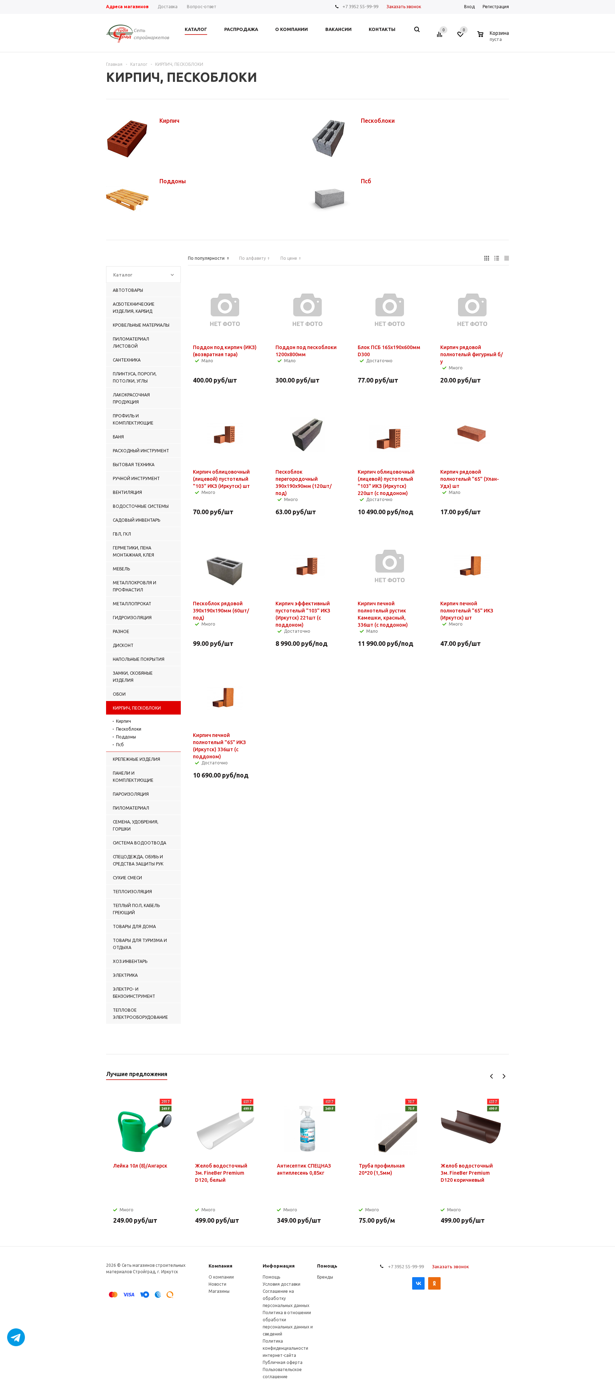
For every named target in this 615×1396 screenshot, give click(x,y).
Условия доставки (281, 1284)
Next (504, 1076)
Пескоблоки (128, 729)
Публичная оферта (283, 1362)
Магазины (219, 1291)
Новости (217, 1284)
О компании (221, 1277)
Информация (279, 1265)
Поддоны (126, 736)
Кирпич (123, 721)
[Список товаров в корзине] (494, 38)
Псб (120, 744)
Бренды (325, 1277)
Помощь (327, 1265)
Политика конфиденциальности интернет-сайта (285, 1348)
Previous (492, 1076)
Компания (220, 1265)
